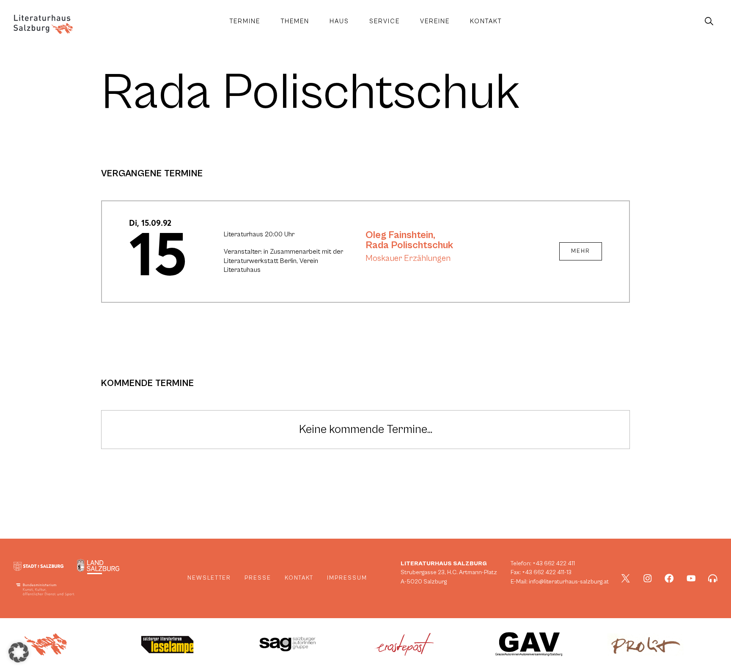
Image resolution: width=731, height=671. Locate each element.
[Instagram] (647, 578)
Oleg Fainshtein (399, 235)
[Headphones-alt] (712, 578)
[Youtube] (691, 578)
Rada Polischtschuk (409, 245)
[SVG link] (43, 24)
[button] (18, 652)
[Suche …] (709, 21)
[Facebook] (669, 578)
